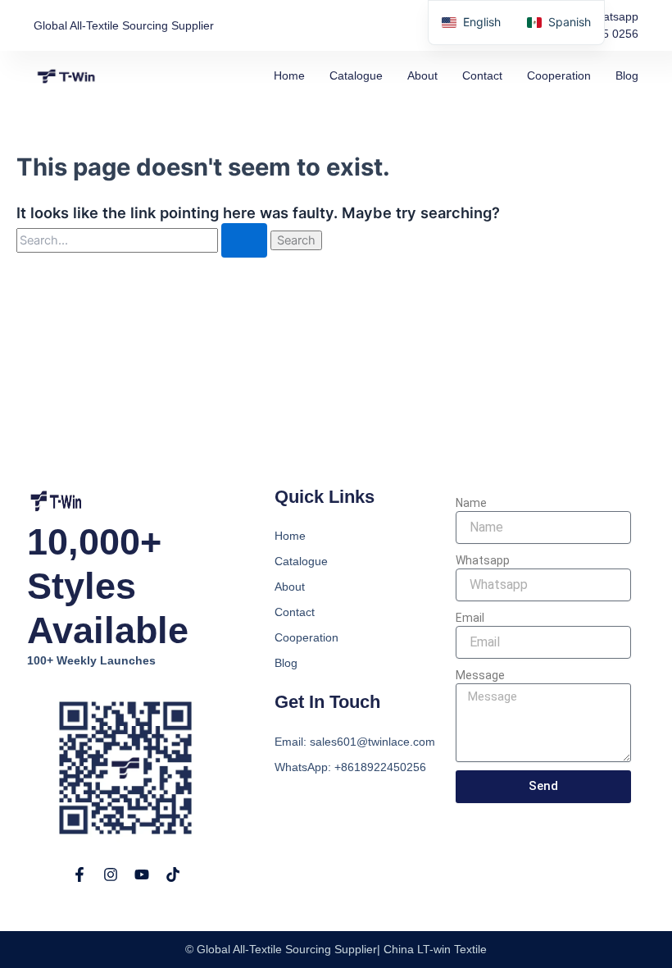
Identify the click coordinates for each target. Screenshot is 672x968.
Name (471, 502)
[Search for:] (143, 240)
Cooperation (559, 75)
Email (470, 617)
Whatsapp (483, 560)
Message (480, 675)
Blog (626, 75)
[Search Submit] (244, 240)
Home (289, 75)
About (422, 75)
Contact (482, 75)
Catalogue (356, 75)
